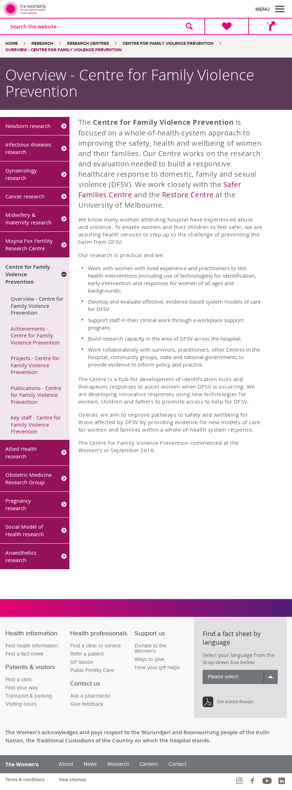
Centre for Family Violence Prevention (168, 43)
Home (11, 43)
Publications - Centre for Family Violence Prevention (36, 394)
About (66, 764)
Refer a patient (87, 654)
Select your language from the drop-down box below (239, 659)
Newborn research (28, 125)
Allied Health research (21, 452)
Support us (150, 633)
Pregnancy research (18, 504)
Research (42, 43)
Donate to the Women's (150, 648)
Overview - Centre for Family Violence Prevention (37, 305)
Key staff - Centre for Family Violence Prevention (36, 424)
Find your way (21, 687)
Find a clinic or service (95, 645)
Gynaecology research (21, 174)
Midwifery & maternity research (28, 218)
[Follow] (240, 781)
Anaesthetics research (20, 556)
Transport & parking (28, 696)
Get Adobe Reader (235, 702)
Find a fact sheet (24, 654)
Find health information (31, 645)
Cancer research (25, 196)
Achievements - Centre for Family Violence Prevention (35, 335)
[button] (271, 9)
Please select (223, 677)
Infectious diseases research (28, 148)
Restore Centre (188, 194)
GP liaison (81, 662)
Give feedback (87, 704)
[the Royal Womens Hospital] (76, 8)
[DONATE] (226, 26)
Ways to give (149, 659)
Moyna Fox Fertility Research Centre (29, 244)
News (90, 764)
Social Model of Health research (24, 530)
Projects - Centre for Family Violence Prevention (35, 364)
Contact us (85, 683)
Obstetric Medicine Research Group (28, 478)
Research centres (88, 43)
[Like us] (253, 781)
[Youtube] (267, 781)
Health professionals (98, 633)
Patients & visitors (30, 667)
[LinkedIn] (282, 781)
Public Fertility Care (92, 670)
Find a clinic (18, 679)
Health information (31, 633)
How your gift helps (157, 667)
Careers (149, 764)
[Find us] (270, 26)
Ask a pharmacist (90, 696)
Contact (177, 764)
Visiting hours (21, 704)
